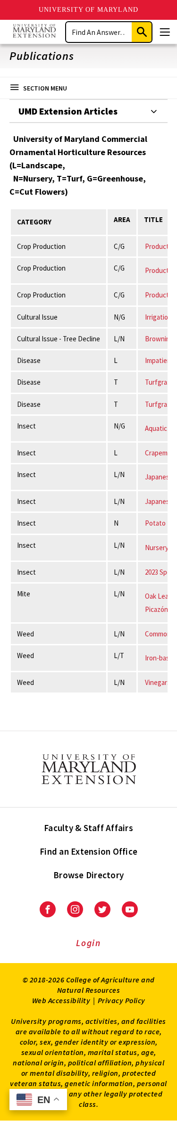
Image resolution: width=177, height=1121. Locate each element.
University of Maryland (88, 9)
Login (88, 942)
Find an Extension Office (88, 851)
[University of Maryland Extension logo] (34, 31)
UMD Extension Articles (68, 111)
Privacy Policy (121, 1000)
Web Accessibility (61, 1000)
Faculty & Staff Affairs (88, 827)
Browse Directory (88, 875)
